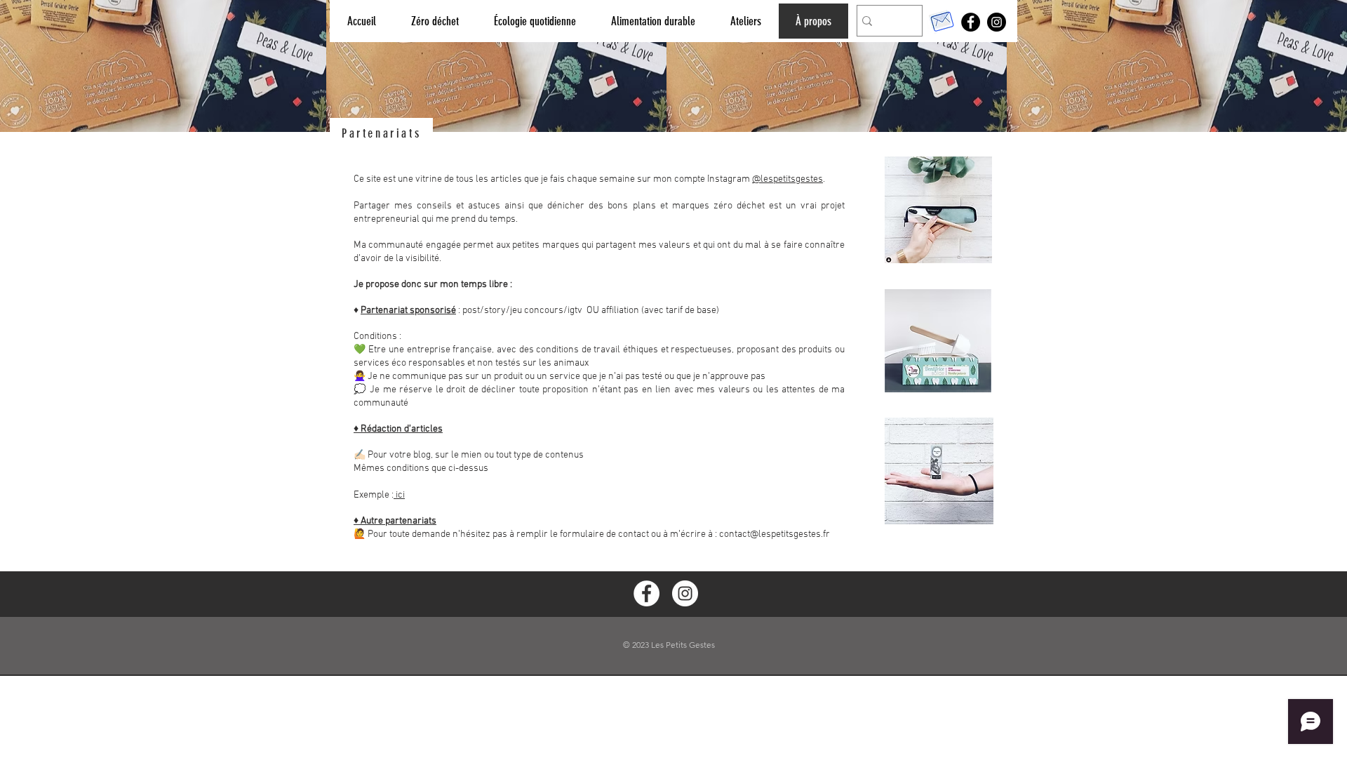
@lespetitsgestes (787, 179)
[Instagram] (996, 22)
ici (399, 495)
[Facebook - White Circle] (646, 593)
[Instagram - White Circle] (685, 593)
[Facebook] (970, 22)
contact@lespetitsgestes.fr (774, 534)
